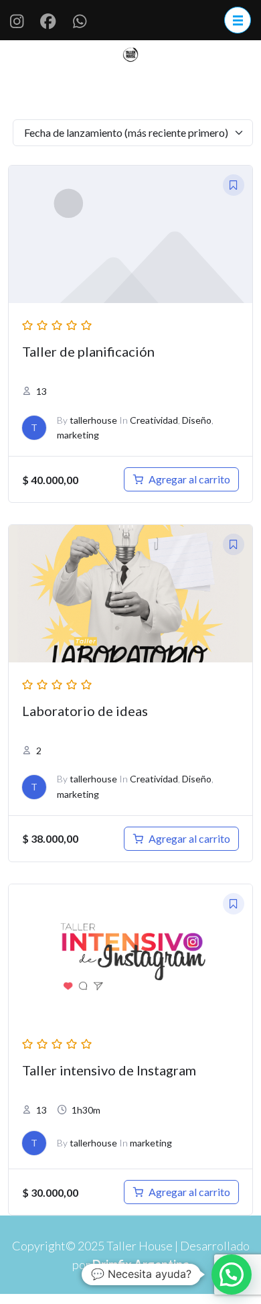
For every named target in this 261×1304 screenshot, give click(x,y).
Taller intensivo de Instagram (109, 1070)
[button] (231, 1274)
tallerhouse (93, 420)
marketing (78, 434)
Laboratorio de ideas (85, 711)
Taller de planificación (88, 351)
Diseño (196, 420)
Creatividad (154, 420)
